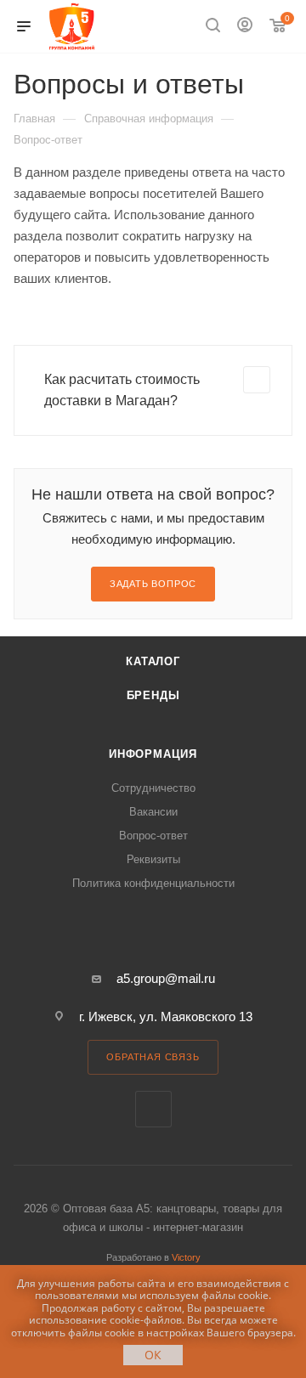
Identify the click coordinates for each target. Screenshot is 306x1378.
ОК (153, 1355)
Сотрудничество (153, 788)
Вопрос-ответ (153, 835)
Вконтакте (153, 1109)
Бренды (153, 695)
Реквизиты (153, 859)
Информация (153, 754)
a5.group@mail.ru (165, 978)
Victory (186, 1257)
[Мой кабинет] (244, 27)
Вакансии (153, 811)
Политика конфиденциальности (153, 883)
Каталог (153, 661)
